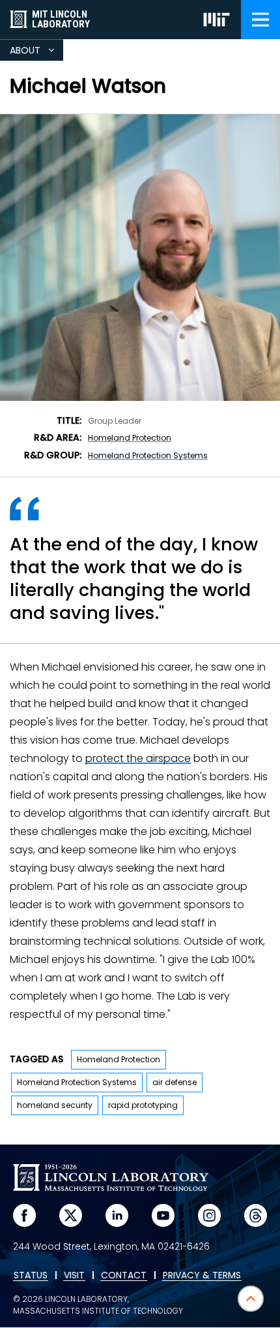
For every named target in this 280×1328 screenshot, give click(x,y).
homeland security (54, 1105)
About (36, 52)
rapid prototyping (143, 1105)
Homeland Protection (129, 437)
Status (31, 1276)
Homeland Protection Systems (148, 455)
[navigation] (260, 19)
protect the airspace (138, 758)
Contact (124, 1276)
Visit (74, 1276)
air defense (174, 1082)
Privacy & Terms (202, 1276)
